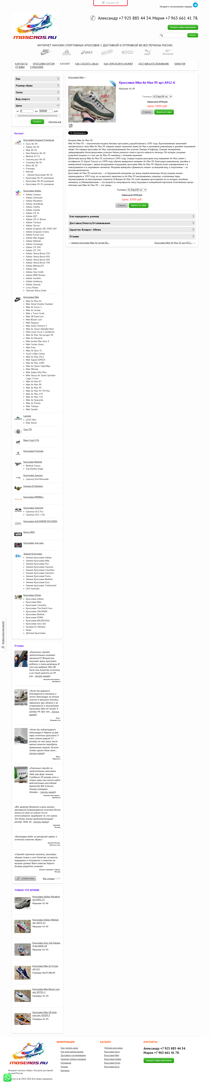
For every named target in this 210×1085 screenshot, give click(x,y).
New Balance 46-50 (35, 153)
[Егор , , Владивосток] (21, 704)
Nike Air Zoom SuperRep (38, 366)
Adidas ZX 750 (33, 250)
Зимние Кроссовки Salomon (40, 572)
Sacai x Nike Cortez (35, 353)
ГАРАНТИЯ (179, 63)
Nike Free (30, 347)
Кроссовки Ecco (111, 1066)
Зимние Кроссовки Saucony (39, 566)
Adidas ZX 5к (32, 213)
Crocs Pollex (32, 287)
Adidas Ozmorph (34, 197)
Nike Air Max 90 (34, 384)
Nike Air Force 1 (34, 307)
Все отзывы (48, 878)
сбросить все (54, 121)
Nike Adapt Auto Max (36, 372)
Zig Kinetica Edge (34, 468)
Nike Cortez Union (35, 344)
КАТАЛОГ (65, 63)
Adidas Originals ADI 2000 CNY (41, 228)
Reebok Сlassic (33, 465)
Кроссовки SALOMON (36, 611)
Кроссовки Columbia (36, 605)
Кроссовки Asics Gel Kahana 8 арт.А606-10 (46, 944)
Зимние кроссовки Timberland (41, 585)
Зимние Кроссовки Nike (37, 560)
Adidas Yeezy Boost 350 (38, 253)
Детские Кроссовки (35, 633)
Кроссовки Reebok (35, 614)
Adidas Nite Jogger (35, 237)
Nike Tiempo (32, 406)
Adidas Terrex (33, 225)
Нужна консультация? (2, 632)
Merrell (29, 171)
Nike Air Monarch (34, 338)
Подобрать (37, 121)
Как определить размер (72, 1051)
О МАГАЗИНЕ (36, 67)
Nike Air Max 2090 (35, 362)
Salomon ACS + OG (35, 514)
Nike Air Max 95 (34, 387)
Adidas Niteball (33, 240)
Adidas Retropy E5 (35, 265)
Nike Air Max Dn (34, 301)
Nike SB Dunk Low (34, 316)
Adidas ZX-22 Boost (36, 219)
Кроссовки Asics (112, 1051)
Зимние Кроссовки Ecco (38, 582)
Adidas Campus (33, 194)
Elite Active (31, 422)
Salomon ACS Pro (34, 511)
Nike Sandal (32, 409)
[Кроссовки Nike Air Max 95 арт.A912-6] (92, 104)
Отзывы (64, 1066)
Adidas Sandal (33, 209)
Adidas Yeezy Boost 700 (38, 262)
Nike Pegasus (32, 322)
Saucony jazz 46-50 (35, 159)
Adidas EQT (31, 216)
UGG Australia (32, 588)
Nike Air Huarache (34, 399)
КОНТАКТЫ (21, 63)
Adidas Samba (33, 206)
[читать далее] (42, 676)
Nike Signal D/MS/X (35, 359)
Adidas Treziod (33, 222)
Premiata (30, 168)
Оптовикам (66, 1063)
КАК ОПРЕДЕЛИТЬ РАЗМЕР (118, 63)
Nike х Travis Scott (35, 313)
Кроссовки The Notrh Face (39, 608)
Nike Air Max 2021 (35, 356)
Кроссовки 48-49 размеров (40, 181)
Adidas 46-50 (32, 146)
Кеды (28, 629)
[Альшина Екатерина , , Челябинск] (21, 666)
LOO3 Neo (31, 419)
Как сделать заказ (69, 1048)
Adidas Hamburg (34, 281)
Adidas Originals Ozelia (37, 231)
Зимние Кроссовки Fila (37, 563)
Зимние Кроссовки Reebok (39, 579)
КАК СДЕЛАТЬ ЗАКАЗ (86, 63)
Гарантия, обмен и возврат (73, 1059)
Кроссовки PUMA (34, 617)
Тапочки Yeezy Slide (36, 290)
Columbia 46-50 (34, 162)
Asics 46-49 (31, 143)
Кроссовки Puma (112, 1063)
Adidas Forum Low (35, 234)
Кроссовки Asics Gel (36, 623)
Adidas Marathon (34, 200)
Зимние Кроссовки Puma (38, 576)
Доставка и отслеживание (73, 1055)
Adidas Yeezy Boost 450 (38, 256)
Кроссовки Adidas (35, 598)
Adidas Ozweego (34, 244)
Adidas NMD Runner (35, 275)
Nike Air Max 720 (34, 396)
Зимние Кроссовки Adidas (39, 557)
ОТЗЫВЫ (20, 67)
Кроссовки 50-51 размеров (40, 184)
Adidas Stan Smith (34, 271)
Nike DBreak (32, 369)
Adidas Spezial (33, 284)
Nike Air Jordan (33, 310)
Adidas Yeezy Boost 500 (38, 259)
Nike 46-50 (31, 150)
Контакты (65, 1070)
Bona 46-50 (32, 165)
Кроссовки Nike (33, 602)
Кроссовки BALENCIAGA (38, 620)
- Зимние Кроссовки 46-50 (39, 174)
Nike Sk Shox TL (34, 350)
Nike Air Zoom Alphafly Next (40, 328)
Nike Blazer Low (34, 319)
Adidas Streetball (34, 203)
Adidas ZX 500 (33, 247)
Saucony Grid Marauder (37, 479)
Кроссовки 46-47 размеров (40, 177)
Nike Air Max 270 (34, 393)
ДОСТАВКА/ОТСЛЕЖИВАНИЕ (153, 63)
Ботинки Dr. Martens (35, 626)
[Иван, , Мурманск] (21, 743)
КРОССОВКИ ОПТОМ (44, 63)
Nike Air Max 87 (34, 381)
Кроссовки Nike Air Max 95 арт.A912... (174, 242)
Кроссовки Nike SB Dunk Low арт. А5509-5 (44, 1014)
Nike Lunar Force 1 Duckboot (40, 331)
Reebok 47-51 (33, 156)
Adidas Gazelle (33, 278)
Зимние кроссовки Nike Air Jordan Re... (90, 242)
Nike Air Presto (33, 403)
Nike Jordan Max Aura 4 (37, 341)
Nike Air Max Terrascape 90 (39, 334)
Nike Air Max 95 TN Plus (38, 390)
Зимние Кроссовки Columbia (40, 570)
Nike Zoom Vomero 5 (36, 325)
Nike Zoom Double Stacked (39, 303)
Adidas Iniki (31, 268)
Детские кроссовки (113, 1048)
